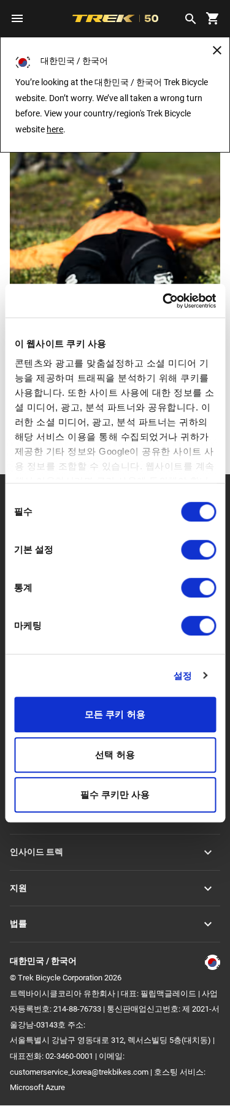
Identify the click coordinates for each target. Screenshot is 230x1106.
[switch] (198, 549)
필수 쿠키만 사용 (115, 794)
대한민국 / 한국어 (43, 961)
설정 (183, 675)
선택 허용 (115, 754)
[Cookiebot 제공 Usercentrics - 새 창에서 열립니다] (164, 301)
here (55, 129)
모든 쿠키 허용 (115, 714)
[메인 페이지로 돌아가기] (115, 190)
